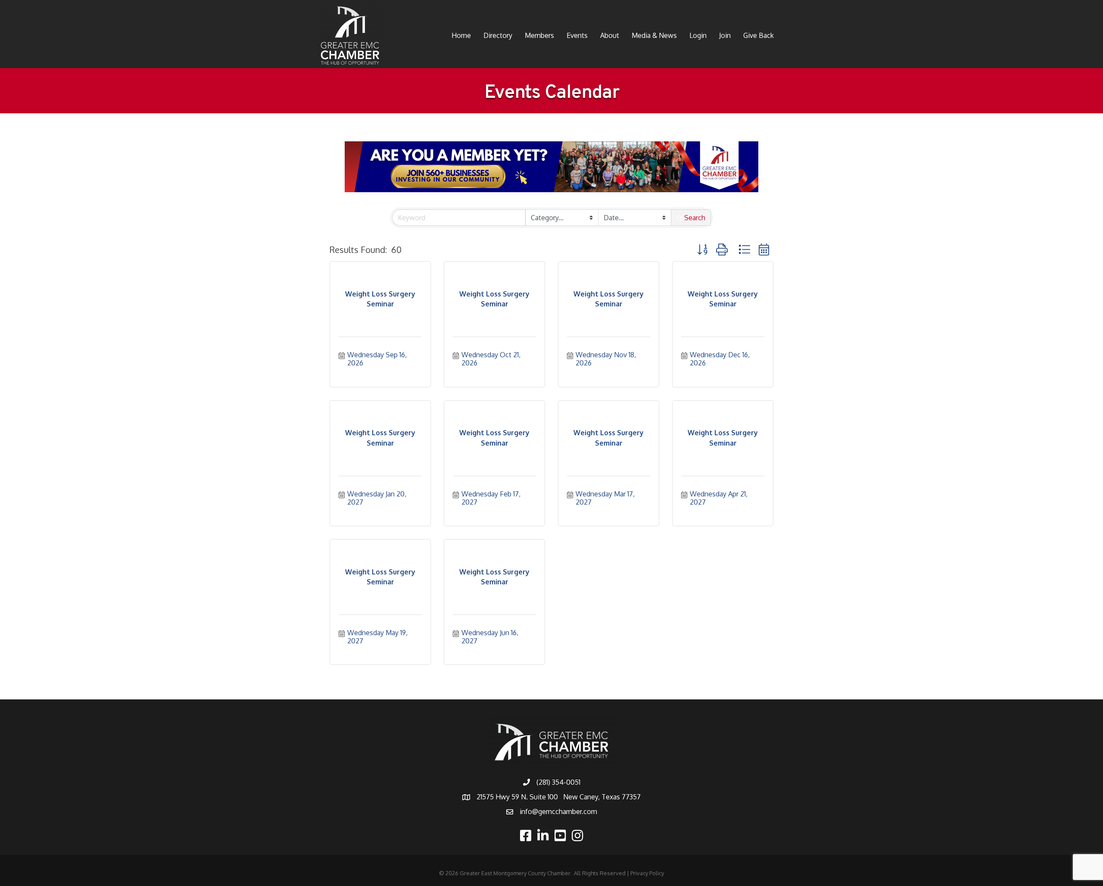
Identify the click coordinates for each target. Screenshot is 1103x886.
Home (461, 35)
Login (698, 35)
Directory (497, 35)
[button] (702, 249)
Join (725, 35)
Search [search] (694, 217)
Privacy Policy (647, 873)
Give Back (758, 35)
